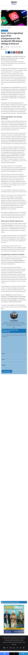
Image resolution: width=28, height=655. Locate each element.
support (3, 202)
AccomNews (5, 46)
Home (3, 27)
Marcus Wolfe (13, 300)
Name (3, 353)
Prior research (13, 94)
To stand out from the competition (9, 68)
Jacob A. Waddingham (6, 56)
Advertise (10, 642)
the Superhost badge (7, 225)
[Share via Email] (19, 52)
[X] (9, 52)
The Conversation (20, 305)
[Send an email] (8, 46)
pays (16, 147)
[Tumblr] (14, 52)
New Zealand (8, 27)
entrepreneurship (17, 103)
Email (3, 359)
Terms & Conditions (17, 642)
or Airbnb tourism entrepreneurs (17, 124)
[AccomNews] (14, 3)
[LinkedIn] (11, 52)
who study (10, 103)
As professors (4, 103)
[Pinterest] (17, 52)
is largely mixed (12, 96)
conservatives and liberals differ (14, 262)
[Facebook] (6, 52)
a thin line (8, 91)
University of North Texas (12, 58)
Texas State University (17, 56)
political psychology (18, 260)
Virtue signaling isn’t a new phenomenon (11, 87)
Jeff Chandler (22, 296)
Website (3, 365)
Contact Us (5, 642)
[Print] (22, 52)
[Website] (14, 327)
